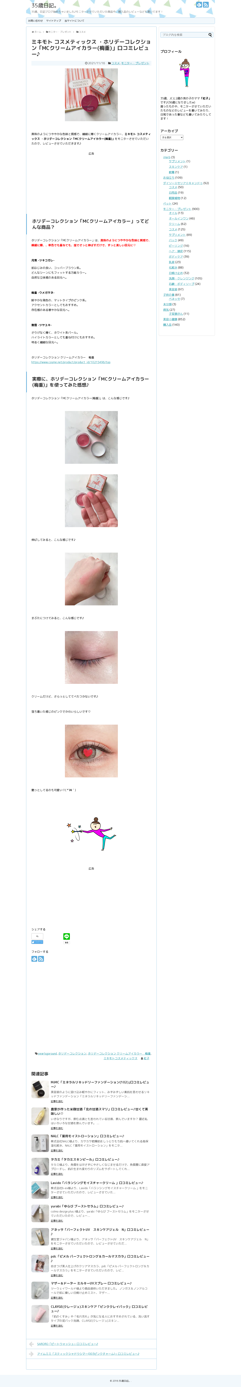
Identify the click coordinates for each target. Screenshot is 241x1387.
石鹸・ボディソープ (181, 284)
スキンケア (176, 167)
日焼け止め (176, 273)
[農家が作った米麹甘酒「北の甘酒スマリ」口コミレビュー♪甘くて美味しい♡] (40, 1116)
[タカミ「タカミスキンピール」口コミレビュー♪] (40, 1166)
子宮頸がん (176, 314)
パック (173, 240)
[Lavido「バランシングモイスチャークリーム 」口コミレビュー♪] (40, 1190)
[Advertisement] (91, 180)
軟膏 (171, 172)
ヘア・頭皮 (176, 251)
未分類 (167, 304)
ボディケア (176, 257)
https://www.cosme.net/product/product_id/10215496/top (70, 362)
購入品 (167, 325)
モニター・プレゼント (135, 63)
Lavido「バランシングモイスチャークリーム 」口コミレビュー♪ (97, 1183)
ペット (167, 203)
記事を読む (57, 1101)
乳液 (171, 262)
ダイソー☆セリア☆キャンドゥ (183, 183)
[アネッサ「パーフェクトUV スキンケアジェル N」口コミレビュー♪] (40, 1237)
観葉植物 (174, 198)
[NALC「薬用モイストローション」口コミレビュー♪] (40, 1143)
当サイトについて (74, 20)
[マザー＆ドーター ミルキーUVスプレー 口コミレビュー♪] (40, 1290)
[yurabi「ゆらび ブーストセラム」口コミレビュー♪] (40, 1213)
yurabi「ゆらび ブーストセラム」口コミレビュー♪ (87, 1206)
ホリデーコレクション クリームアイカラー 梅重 (119, 1053)
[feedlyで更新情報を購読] (199, 5)
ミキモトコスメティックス (120, 1058)
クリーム (174, 224)
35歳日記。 (45, 5)
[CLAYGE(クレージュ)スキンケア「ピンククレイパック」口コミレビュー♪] (40, 1314)
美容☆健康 (170, 319)
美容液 (173, 289)
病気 (166, 310)
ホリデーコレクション (72, 1053)
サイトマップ (53, 20)
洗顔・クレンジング (181, 278)
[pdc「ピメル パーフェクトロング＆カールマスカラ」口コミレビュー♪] (40, 1263)
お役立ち (168, 178)
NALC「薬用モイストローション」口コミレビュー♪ (87, 1136)
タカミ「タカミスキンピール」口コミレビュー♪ (85, 1159)
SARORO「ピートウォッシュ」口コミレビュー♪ (67, 1344)
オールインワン (179, 218)
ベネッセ (174, 299)
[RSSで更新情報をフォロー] (206, 5)
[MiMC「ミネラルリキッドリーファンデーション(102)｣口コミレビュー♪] (40, 1089)
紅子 (146, 1058)
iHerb (166, 157)
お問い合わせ (35, 20)
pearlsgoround (47, 1053)
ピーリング (176, 246)
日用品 (173, 193)
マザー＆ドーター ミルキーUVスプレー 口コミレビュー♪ (91, 1283)
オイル (173, 213)
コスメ (115, 63)
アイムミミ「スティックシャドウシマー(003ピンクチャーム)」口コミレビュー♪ (88, 1354)
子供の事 (168, 295)
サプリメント (177, 161)
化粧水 (173, 267)
